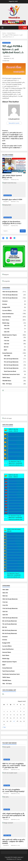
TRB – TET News (7, 384)
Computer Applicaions (15, 501)
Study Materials (7, 353)
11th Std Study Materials (10, 295)
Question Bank (13, 458)
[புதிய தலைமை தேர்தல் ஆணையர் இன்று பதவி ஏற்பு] (14, 165)
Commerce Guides (14, 510)
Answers (5, 301)
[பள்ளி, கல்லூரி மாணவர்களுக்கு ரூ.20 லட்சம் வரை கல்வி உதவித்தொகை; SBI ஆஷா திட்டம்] (14, 803)
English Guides (13, 438)
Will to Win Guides (14, 454)
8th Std (6, 347)
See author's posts (14, 123)
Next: (12, 145)
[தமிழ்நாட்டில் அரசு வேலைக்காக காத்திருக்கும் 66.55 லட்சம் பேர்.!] (14, 211)
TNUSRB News (6, 380)
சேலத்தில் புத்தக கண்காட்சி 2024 (12, 199)
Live (24, 27)
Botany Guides (13, 493)
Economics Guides (14, 504)
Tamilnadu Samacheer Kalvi (11, 374)
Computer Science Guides (16, 499)
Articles (4, 304)
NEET (5, 350)
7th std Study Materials (11, 362)
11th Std (6, 340)
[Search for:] (11, 230)
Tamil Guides (12, 434)
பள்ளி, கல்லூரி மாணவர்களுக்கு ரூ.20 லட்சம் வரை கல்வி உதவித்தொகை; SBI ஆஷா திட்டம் (13, 815)
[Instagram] (11, 238)
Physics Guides (13, 488)
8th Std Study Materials (11, 365)
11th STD (6, 328)
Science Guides (13, 446)
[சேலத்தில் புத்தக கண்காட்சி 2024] (14, 189)
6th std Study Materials (11, 359)
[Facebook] (3, 238)
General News (6, 42)
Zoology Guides (13, 496)
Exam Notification (8, 313)
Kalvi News (5, 320)
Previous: (12, 135)
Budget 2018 (6, 307)
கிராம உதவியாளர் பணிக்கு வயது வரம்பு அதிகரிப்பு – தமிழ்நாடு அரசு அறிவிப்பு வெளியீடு (13, 841)
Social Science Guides (15, 450)
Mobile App (5, 323)
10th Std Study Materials (10, 291)
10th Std (6, 337)
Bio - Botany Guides (12, 548)
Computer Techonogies (13, 559)
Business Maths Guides (15, 513)
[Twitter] (7, 238)
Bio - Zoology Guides (13, 550)
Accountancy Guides (14, 507)
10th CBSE (7, 355)
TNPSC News (6, 377)
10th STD (6, 325)
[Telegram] (14, 238)
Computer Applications (13, 556)
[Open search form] (16, 27)
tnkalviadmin (7, 56)
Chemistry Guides (13, 490)
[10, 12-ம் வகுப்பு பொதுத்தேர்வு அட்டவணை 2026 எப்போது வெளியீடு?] (14, 779)
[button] (2, 27)
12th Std (6, 344)
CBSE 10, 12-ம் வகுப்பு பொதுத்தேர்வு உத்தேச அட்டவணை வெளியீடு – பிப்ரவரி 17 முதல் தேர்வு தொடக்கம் (14, 765)
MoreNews (10, 859)
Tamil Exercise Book (10, 371)
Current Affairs (7, 310)
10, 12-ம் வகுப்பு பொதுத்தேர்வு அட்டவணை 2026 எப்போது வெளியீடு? (13, 790)
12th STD (6, 332)
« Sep (4, 727)
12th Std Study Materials (10, 298)
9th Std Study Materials (11, 368)
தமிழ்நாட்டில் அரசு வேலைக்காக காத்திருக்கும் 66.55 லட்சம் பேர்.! (11, 222)
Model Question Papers (9, 335)
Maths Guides (12, 442)
